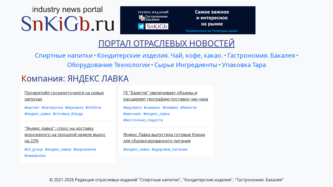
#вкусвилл (75, 107)
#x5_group (34, 149)
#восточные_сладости (143, 119)
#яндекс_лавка (38, 113)
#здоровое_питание (170, 149)
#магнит (32, 107)
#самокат (153, 107)
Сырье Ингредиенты (185, 64)
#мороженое (84, 149)
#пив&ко (171, 107)
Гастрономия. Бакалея (261, 55)
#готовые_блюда (68, 113)
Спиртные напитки (64, 55)
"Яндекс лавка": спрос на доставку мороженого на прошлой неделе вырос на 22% (65, 134)
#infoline (93, 107)
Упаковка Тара (244, 64)
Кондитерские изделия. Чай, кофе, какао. (160, 55)
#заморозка (35, 155)
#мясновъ (132, 113)
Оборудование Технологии (108, 64)
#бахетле (188, 107)
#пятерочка (53, 107)
